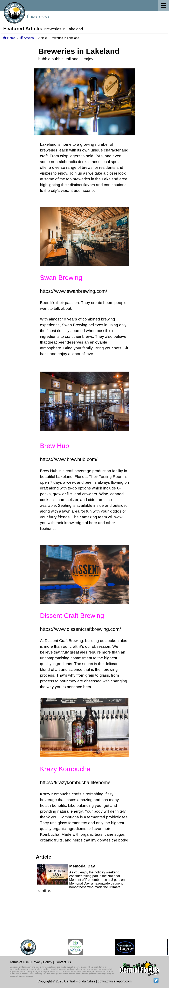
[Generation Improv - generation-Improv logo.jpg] (118, 947)
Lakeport (38, 16)
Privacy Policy (41, 962)
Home (10, 38)
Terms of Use (19, 962)
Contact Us (63, 962)
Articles (28, 38)
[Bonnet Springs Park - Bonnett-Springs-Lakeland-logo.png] (68, 947)
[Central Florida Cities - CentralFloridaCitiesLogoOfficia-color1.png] (21, 947)
